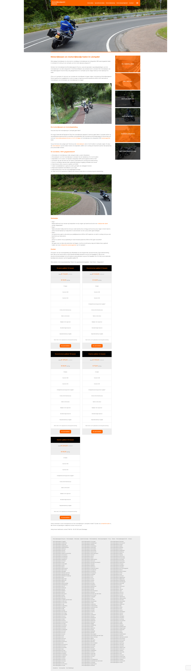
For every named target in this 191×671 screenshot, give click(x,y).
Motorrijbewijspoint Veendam (117, 599)
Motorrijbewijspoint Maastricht (88, 620)
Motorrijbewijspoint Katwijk (88, 589)
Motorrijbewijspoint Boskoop (59, 587)
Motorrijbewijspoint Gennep (59, 660)
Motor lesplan (127, 99)
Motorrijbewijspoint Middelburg (89, 625)
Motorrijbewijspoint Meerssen (88, 622)
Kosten (113, 538)
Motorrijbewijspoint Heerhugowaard (90, 553)
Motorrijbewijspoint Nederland (60, 543)
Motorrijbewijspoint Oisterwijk (88, 653)
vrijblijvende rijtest (103, 223)
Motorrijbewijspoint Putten (116, 544)
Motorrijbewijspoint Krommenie (89, 595)
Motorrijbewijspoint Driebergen (60, 629)
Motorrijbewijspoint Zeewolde (117, 651)
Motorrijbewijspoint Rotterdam (117, 560)
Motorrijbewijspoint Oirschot (88, 651)
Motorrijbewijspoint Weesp (116, 632)
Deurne (58, 3)
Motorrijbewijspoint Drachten (59, 626)
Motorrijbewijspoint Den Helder (60, 614)
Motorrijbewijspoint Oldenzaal (88, 654)
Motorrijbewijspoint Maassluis (88, 619)
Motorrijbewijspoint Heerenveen (89, 551)
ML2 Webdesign (70, 668)
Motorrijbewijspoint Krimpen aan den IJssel (91, 593)
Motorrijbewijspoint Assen (59, 562)
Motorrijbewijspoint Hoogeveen (89, 572)
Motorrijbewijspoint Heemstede (89, 550)
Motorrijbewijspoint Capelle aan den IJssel (62, 599)
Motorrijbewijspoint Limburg (88, 611)
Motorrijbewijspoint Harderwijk (89, 547)
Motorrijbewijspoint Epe (58, 649)
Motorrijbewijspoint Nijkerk (88, 638)
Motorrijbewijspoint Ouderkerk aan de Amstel (92, 660)
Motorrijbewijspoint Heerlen (88, 554)
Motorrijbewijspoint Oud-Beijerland (90, 659)
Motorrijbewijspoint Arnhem (59, 560)
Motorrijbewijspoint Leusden (88, 610)
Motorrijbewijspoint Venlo (116, 608)
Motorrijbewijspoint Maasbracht (89, 617)
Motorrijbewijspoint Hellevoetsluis (89, 559)
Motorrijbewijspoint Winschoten (117, 638)
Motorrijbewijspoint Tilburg (116, 589)
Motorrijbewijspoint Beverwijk (59, 578)
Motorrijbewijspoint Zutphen (116, 659)
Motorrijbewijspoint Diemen (59, 620)
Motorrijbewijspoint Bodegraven (60, 584)
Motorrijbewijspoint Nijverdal (88, 641)
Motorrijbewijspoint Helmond (88, 560)
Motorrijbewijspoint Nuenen (88, 647)
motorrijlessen (80, 144)
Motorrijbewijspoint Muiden (88, 629)
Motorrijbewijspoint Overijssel (88, 662)
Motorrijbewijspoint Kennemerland (90, 590)
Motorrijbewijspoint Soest (116, 574)
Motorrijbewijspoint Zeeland (116, 650)
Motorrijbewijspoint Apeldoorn (60, 559)
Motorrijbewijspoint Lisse (87, 613)
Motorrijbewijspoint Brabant (59, 590)
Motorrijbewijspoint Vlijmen (116, 614)
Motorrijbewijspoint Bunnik (59, 596)
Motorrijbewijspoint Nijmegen (88, 640)
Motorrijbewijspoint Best (58, 577)
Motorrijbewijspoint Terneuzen (117, 586)
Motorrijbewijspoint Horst (87, 577)
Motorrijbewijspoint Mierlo (87, 626)
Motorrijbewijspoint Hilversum (88, 566)
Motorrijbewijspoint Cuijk (58, 604)
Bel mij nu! (127, 81)
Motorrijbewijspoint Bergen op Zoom (61, 572)
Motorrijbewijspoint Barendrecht (60, 568)
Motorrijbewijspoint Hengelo (88, 563)
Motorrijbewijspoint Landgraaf (88, 596)
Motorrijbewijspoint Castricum (60, 601)
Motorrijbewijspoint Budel (59, 595)
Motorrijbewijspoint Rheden (116, 547)
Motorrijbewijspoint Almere (59, 551)
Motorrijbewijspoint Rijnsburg (117, 551)
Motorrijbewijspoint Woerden (117, 641)
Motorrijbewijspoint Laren (87, 598)
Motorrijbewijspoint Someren (117, 575)
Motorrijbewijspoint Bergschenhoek (61, 574)
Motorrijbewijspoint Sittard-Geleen (118, 571)
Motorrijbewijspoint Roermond (117, 556)
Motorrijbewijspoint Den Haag (59, 613)
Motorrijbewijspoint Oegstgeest (89, 650)
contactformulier (105, 523)
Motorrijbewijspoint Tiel (115, 587)
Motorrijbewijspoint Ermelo (59, 650)
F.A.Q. (109, 538)
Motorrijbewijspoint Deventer (59, 617)
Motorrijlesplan (70, 538)
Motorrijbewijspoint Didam (59, 619)
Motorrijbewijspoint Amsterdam (60, 557)
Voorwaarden (62, 668)
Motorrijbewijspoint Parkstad (88, 665)
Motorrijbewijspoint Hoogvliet (88, 574)
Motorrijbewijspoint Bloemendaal (60, 583)
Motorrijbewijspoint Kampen (88, 587)
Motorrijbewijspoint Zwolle (116, 662)
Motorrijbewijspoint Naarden (88, 632)
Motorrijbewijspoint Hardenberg (89, 546)
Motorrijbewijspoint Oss (87, 657)
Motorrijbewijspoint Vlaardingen (117, 611)
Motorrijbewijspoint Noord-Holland (89, 643)
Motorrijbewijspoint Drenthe (59, 628)
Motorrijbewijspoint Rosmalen (117, 559)
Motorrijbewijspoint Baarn (59, 566)
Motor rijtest (128, 116)
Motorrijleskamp (93, 538)
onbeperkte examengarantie (68, 245)
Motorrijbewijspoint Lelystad (88, 608)
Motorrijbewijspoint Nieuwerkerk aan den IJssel (92, 635)
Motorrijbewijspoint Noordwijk (88, 644)
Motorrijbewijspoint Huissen (88, 580)
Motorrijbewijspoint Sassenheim (117, 562)
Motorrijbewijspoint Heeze (88, 556)
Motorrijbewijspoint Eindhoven (60, 641)
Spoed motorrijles (84, 538)
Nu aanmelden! (65, 345)
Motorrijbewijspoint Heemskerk (89, 548)
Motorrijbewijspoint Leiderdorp (89, 604)
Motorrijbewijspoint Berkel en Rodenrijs (62, 575)
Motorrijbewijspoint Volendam (117, 617)
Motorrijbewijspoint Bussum (59, 598)
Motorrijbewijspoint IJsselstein (88, 584)
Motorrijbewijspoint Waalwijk (116, 625)
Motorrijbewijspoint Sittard (116, 569)
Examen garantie (128, 134)
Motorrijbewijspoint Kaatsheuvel (89, 586)
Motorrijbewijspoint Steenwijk (117, 583)
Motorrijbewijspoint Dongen (59, 623)
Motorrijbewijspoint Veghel (116, 602)
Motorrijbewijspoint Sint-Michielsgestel (119, 568)
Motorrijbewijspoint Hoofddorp (89, 571)
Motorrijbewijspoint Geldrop (59, 656)
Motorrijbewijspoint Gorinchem (60, 663)
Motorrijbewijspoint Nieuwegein (89, 634)
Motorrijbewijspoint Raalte (116, 546)
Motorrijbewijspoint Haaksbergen (89, 543)
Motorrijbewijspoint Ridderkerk (117, 550)
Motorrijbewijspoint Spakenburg (117, 577)
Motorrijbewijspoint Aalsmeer (59, 544)
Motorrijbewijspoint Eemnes (59, 638)
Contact (131, 3)
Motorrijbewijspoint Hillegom (88, 565)
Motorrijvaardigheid (102, 538)
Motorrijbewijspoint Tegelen (59, 541)
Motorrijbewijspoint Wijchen (116, 635)
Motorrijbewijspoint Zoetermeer (117, 656)
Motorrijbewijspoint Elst (58, 643)
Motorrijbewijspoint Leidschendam (89, 605)
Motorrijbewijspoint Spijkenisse (117, 578)
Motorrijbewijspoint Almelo (59, 550)
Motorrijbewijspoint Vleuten (116, 613)
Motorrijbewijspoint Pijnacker (117, 541)
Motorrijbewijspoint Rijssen (116, 553)
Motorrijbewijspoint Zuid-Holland (117, 657)
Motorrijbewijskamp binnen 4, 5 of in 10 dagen (68, 138)
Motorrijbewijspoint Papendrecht (89, 663)
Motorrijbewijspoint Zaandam (117, 644)
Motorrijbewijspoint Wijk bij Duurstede (119, 637)
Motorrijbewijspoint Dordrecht (60, 625)
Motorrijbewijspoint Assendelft (60, 563)
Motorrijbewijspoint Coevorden (60, 602)
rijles (90, 3)
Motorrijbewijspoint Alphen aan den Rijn (62, 553)
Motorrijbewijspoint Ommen (88, 656)
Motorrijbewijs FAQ (127, 151)
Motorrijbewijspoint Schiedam (117, 565)
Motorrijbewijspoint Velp (115, 605)
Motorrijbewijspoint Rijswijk (116, 554)
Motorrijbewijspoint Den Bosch (60, 611)
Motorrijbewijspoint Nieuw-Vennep (89, 637)
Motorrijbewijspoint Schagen (116, 563)
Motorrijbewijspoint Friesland (59, 653)
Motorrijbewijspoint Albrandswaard (61, 547)
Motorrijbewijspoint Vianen (116, 610)
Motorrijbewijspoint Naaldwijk (88, 631)
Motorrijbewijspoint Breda (59, 592)
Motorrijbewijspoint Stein (116, 584)
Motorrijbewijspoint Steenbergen (117, 581)
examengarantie (105, 138)
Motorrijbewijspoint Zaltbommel (117, 647)
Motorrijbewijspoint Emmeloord (60, 644)
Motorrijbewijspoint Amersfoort (60, 554)
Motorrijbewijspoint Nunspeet (88, 649)
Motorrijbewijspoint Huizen (88, 581)
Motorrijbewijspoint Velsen (116, 607)
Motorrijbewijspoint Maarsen (88, 616)
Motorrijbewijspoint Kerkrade (88, 592)
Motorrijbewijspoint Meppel (88, 623)
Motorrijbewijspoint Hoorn (87, 575)
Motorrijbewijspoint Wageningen (117, 628)
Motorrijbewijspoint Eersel (59, 640)
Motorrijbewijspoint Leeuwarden (89, 601)
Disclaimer (55, 668)
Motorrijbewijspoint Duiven (59, 634)
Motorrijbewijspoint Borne (59, 586)
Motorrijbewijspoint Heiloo (88, 557)
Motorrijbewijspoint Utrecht (116, 595)
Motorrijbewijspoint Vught (116, 622)
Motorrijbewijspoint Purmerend (117, 543)
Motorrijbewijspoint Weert (116, 631)
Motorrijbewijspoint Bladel (59, 581)
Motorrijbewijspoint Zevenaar (117, 654)
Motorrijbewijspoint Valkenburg (117, 596)
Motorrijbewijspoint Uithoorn (116, 592)
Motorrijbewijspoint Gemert (59, 659)
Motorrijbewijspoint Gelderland (60, 654)
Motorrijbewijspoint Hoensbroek (89, 569)
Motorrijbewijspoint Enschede (59, 647)
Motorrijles (76, 538)
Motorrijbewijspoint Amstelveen (60, 556)
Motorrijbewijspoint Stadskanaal (117, 580)
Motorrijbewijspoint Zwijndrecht (117, 660)
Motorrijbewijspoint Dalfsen (59, 607)
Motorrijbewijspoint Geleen (59, 657)
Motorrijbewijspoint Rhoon (116, 548)
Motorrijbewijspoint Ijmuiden (88, 583)
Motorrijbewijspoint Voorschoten (117, 620)
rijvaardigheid (122, 3)
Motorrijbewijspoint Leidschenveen (90, 607)
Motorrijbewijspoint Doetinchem (60, 622)
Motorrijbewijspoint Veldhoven (117, 604)
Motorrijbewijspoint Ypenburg (117, 643)
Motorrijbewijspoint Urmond (116, 593)
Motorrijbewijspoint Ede (58, 637)
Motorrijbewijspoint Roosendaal (117, 557)
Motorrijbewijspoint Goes (58, 662)
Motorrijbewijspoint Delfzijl (59, 610)
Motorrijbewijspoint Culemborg (60, 605)
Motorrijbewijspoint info (121, 538)
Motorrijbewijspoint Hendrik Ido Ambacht (91, 562)
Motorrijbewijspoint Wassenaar (117, 629)
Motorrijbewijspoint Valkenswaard (118, 598)
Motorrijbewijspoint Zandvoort (117, 649)
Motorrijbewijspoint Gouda (59, 665)
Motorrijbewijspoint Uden (116, 590)
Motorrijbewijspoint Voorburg (117, 619)
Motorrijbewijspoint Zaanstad (117, 646)
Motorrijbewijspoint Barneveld (60, 569)
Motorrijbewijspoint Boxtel (59, 589)
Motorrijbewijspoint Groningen (89, 541)
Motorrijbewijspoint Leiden (88, 602)
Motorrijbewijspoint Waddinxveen (118, 626)
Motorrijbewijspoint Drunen (59, 632)
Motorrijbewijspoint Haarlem (88, 544)
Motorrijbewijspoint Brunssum (60, 593)
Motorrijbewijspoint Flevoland (59, 651)
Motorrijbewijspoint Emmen (59, 646)
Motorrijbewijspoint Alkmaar (59, 548)
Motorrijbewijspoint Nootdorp (88, 646)
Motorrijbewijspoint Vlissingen (117, 616)
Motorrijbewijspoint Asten (59, 565)
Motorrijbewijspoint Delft (58, 608)
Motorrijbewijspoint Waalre (116, 623)
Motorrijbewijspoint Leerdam (88, 599)
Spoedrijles (99, 3)
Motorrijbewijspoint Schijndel (117, 566)
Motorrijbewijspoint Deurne (59, 538)
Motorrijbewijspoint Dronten (59, 631)
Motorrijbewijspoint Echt (58, 635)
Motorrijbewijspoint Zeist (116, 653)
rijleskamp (110, 3)
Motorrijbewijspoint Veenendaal (117, 601)
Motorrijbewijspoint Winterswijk (117, 640)
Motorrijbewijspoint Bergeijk (59, 571)
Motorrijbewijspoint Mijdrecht (88, 628)
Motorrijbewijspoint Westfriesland (118, 634)
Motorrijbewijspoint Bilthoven (59, 580)
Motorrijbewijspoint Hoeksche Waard (90, 568)
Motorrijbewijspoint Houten (88, 578)
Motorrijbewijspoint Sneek (116, 572)
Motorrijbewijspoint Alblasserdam (60, 546)
